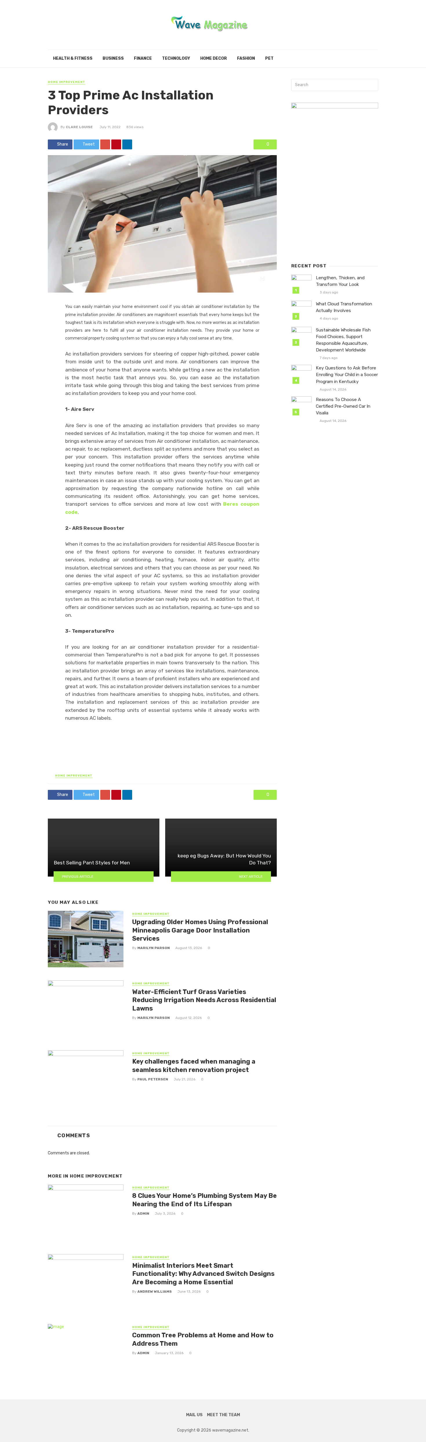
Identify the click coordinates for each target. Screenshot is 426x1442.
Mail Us (194, 1414)
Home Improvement (66, 82)
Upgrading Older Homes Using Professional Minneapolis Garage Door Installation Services (200, 930)
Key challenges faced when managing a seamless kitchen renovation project (193, 1065)
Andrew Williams (154, 1291)
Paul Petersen (152, 1079)
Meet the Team (223, 1414)
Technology (176, 58)
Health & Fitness (72, 58)
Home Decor (213, 58)
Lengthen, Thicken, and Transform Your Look (340, 281)
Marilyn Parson (153, 948)
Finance (143, 58)
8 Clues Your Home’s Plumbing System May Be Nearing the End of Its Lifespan (204, 1199)
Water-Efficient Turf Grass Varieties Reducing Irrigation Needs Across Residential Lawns (204, 1000)
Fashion (246, 58)
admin (143, 1213)
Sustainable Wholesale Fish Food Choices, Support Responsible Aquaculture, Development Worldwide (343, 340)
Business (113, 58)
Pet (269, 58)
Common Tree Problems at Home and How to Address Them (203, 1339)
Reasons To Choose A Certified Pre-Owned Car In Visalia (343, 406)
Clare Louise (79, 127)
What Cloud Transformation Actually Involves (344, 307)
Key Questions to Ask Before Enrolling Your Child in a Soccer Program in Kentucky (347, 374)
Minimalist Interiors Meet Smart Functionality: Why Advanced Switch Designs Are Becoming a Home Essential (203, 1274)
